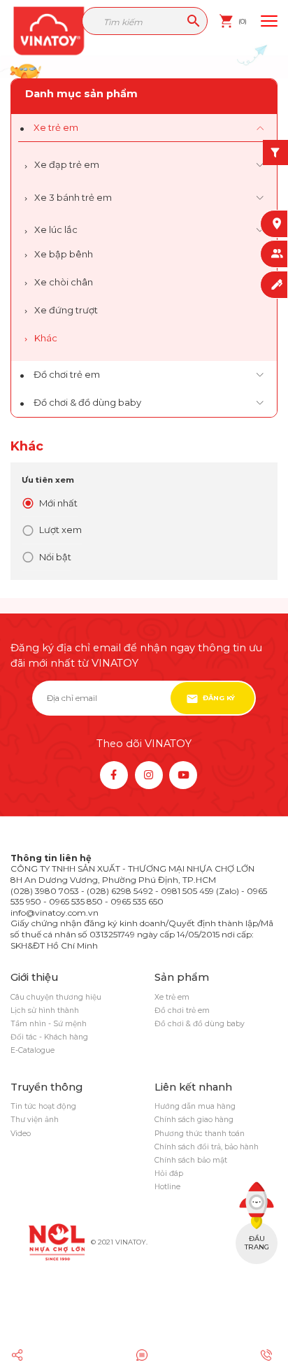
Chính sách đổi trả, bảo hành (206, 1146)
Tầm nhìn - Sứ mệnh (48, 1023)
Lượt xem (60, 529)
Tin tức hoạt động (43, 1106)
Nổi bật (55, 556)
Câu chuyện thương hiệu (55, 997)
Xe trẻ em (56, 127)
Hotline (167, 1186)
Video (20, 1133)
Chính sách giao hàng (193, 1119)
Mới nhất (58, 503)
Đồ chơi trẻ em (67, 374)
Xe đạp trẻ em (66, 164)
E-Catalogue (32, 1050)
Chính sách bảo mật (190, 1160)
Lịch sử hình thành (44, 1010)
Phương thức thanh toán (199, 1133)
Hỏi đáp (168, 1173)
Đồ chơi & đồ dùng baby (87, 402)
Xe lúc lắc (56, 229)
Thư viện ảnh (34, 1119)
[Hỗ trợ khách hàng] (144, 1355)
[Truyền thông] (20, 1355)
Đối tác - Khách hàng (49, 1037)
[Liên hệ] (269, 1355)
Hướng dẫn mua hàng (195, 1106)
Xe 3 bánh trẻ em (73, 197)
